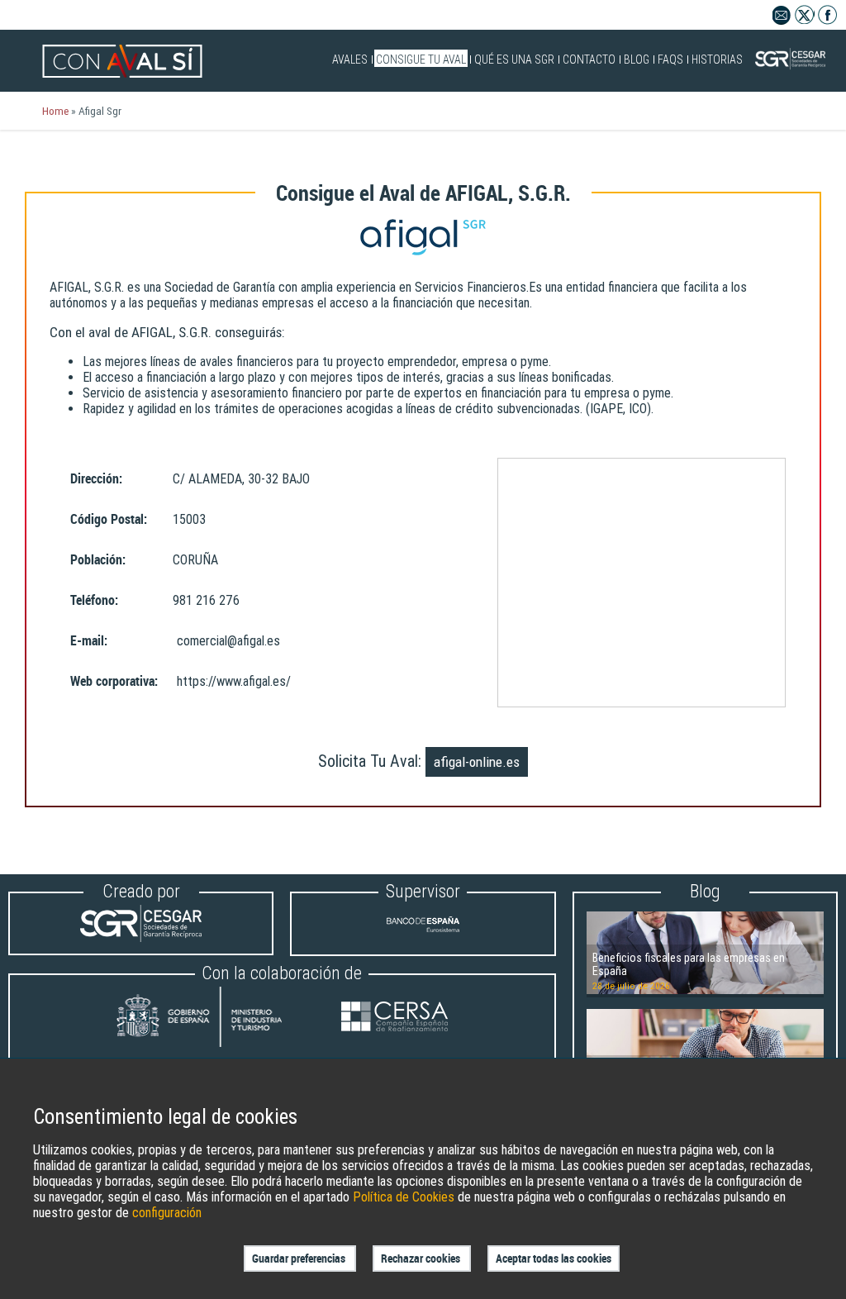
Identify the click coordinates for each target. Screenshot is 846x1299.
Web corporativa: (114, 681)
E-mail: (88, 641)
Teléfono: (94, 600)
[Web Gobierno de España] (214, 1019)
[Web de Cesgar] (141, 937)
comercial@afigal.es (228, 641)
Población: (98, 560)
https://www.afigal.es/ (234, 681)
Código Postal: (108, 519)
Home (55, 110)
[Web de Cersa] (394, 1019)
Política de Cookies (403, 1197)
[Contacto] (781, 20)
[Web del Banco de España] (423, 938)
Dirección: (96, 479)
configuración (167, 1212)
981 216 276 (206, 600)
